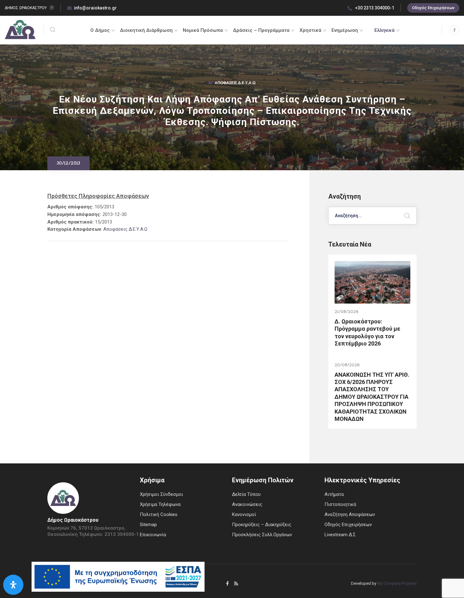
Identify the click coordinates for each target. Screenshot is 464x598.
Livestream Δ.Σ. (340, 534)
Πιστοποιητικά (340, 504)
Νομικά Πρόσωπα (203, 30)
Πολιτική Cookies (158, 514)
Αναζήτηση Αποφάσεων (349, 514)
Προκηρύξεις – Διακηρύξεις (261, 524)
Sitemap (148, 524)
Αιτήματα (334, 494)
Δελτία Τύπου (246, 494)
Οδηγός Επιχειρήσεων (433, 7)
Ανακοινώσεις (247, 504)
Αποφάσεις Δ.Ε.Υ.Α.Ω (235, 83)
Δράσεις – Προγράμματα (261, 30)
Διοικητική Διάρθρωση (146, 30)
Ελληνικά (384, 30)
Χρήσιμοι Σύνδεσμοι (161, 494)
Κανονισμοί (244, 514)
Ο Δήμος (100, 30)
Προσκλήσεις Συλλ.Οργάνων (262, 534)
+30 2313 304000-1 (374, 7)
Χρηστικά (310, 30)
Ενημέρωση (344, 30)
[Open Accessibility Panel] (13, 585)
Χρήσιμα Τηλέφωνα (160, 504)
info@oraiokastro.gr (95, 7)
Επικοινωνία (153, 534)
